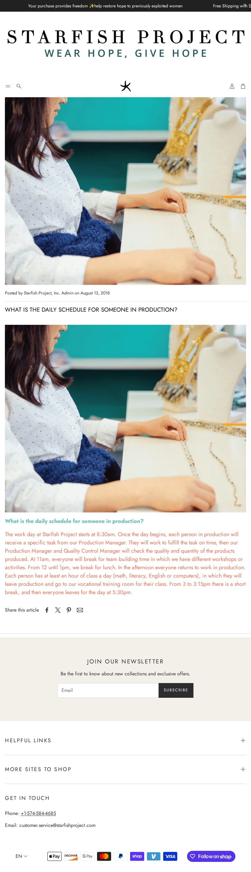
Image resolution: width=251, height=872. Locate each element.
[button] (8, 86)
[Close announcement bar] (244, 4)
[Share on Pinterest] (69, 610)
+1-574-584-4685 (38, 813)
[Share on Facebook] (47, 610)
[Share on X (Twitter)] (58, 610)
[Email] (80, 610)
